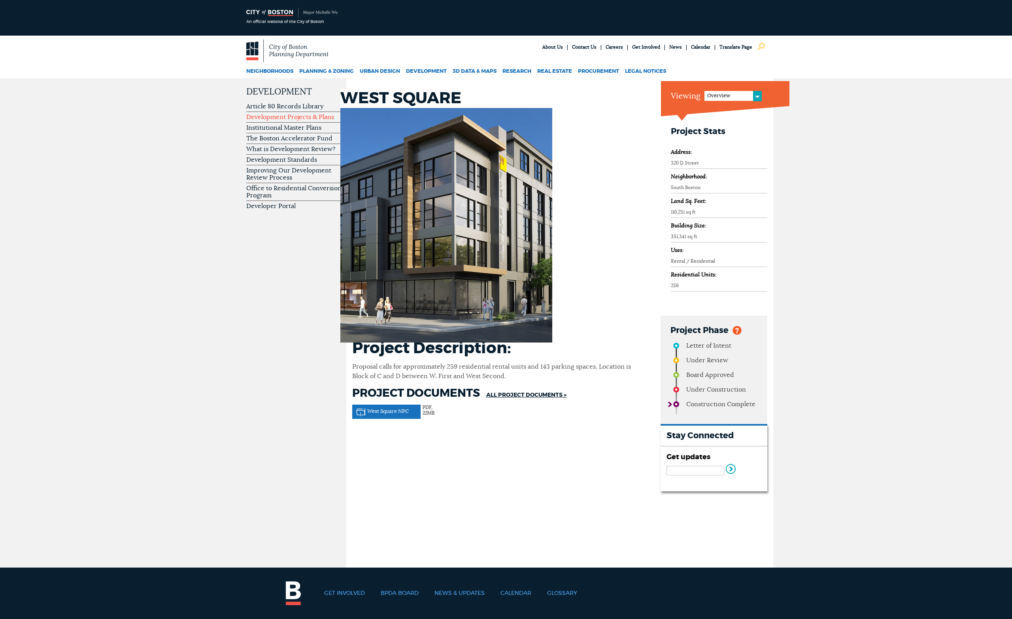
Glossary (562, 593)
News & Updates (459, 593)
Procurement (598, 71)
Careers (614, 47)
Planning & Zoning (326, 71)
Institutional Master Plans (283, 128)
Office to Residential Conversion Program (294, 192)
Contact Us (584, 47)
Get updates (688, 457)
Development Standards (281, 160)
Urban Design (380, 71)
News (675, 47)
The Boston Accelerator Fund (289, 138)
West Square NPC (388, 411)
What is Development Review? (291, 149)
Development (426, 71)
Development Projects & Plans (290, 117)
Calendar (700, 47)
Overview (718, 95)
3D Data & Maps (475, 71)
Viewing (685, 96)
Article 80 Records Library (284, 106)
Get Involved (646, 47)
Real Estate (554, 71)
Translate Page (735, 47)
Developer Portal (271, 206)
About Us (552, 47)
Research (516, 71)
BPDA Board (400, 593)
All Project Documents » (526, 395)
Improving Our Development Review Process (288, 174)
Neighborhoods (269, 71)
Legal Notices (645, 71)
